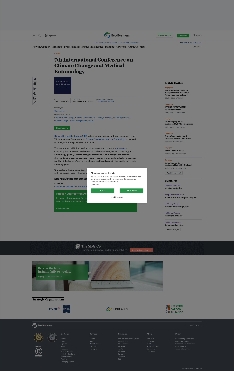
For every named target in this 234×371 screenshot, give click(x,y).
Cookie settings (117, 197)
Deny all (102, 191)
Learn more (95, 184)
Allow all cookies (131, 191)
